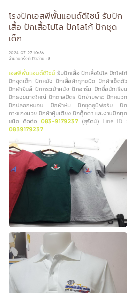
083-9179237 (59, 121)
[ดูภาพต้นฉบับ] (120, 146)
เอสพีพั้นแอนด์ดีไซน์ (32, 73)
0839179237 (26, 129)
